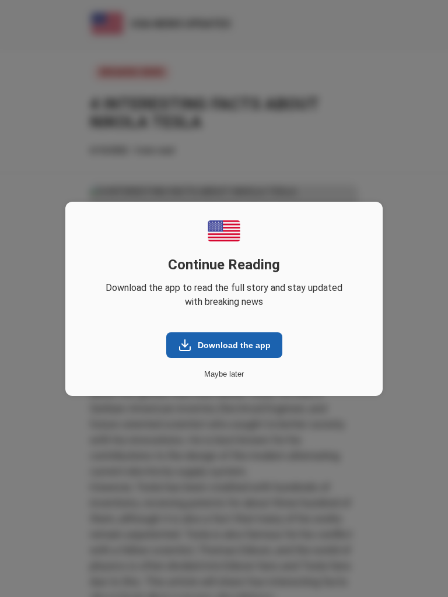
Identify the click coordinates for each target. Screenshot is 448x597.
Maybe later (224, 374)
